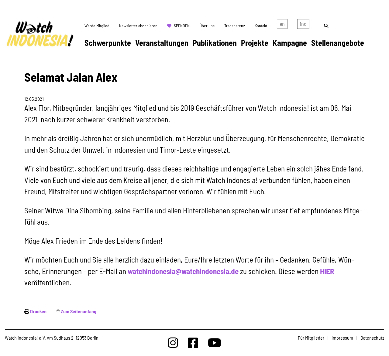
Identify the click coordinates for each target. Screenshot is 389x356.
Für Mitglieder (311, 338)
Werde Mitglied (96, 25)
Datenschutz (372, 338)
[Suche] (326, 25)
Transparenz (234, 25)
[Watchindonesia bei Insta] (173, 342)
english (282, 25)
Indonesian (303, 25)
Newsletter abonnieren (138, 25)
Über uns (207, 25)
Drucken (38, 311)
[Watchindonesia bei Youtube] (214, 342)
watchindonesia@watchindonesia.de (183, 271)
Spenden (182, 25)
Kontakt (261, 25)
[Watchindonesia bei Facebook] (193, 342)
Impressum (342, 338)
